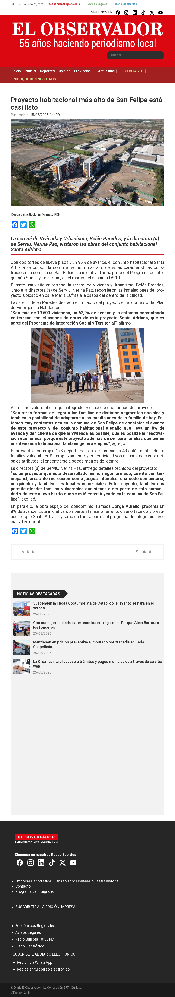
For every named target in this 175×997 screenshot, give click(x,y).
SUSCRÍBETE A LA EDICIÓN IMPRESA (45, 907)
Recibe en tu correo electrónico (43, 969)
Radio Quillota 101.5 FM (34, 939)
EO (57, 115)
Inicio (17, 71)
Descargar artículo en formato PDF (35, 214)
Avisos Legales (97, 4)
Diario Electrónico (126, 4)
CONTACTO (134, 71)
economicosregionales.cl (64, 4)
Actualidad (106, 71)
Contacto (23, 886)
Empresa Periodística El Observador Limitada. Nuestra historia (66, 881)
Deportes (47, 71)
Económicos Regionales (35, 926)
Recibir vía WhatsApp (34, 962)
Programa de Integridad (34, 891)
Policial (30, 71)
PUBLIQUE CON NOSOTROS (34, 79)
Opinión (64, 71)
